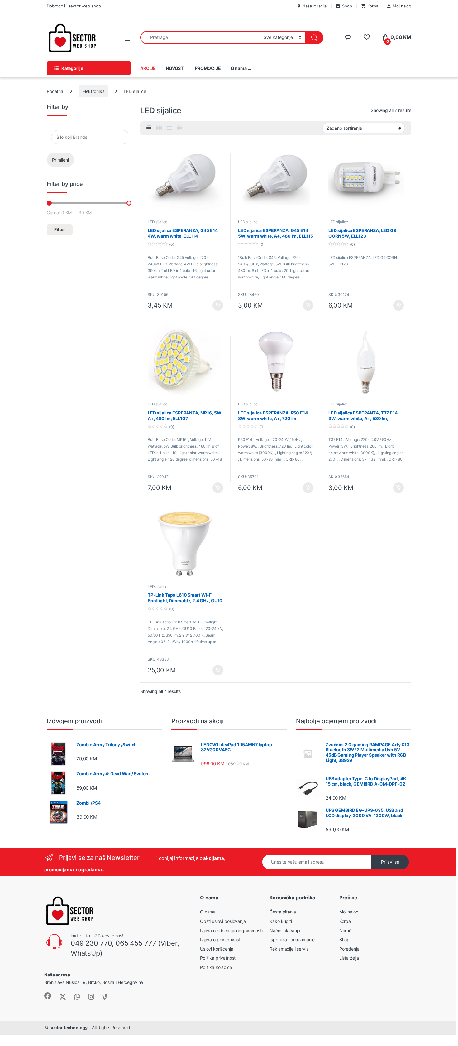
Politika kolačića (216, 967)
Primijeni (60, 159)
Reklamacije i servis (289, 949)
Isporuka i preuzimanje (292, 939)
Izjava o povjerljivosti (220, 939)
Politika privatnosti (218, 958)
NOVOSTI (175, 68)
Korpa (372, 5)
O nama (208, 911)
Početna (55, 91)
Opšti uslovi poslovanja (223, 921)
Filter (59, 229)
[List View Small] (179, 128)
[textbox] (90, 137)
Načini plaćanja (285, 930)
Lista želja (349, 958)
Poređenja (349, 949)
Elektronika (93, 91)
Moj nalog (402, 5)
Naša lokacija (314, 5)
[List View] (169, 128)
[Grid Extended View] (148, 128)
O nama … (241, 68)
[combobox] (200, 37)
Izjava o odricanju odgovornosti (231, 930)
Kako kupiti (281, 921)
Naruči (345, 930)
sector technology (69, 1027)
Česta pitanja (283, 911)
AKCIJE (148, 68)
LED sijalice (157, 222)
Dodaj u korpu (217, 305)
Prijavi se (390, 861)
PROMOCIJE (208, 68)
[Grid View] (159, 128)
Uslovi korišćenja (216, 949)
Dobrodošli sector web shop (74, 5)
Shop (347, 5)
